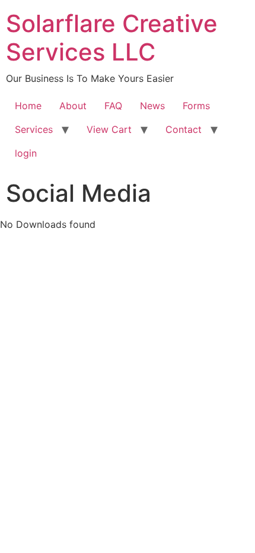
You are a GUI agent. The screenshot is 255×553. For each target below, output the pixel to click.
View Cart (109, 129)
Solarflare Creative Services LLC (112, 37)
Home (28, 106)
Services (34, 129)
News (152, 106)
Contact (183, 129)
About (73, 106)
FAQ (113, 106)
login (26, 153)
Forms (196, 106)
